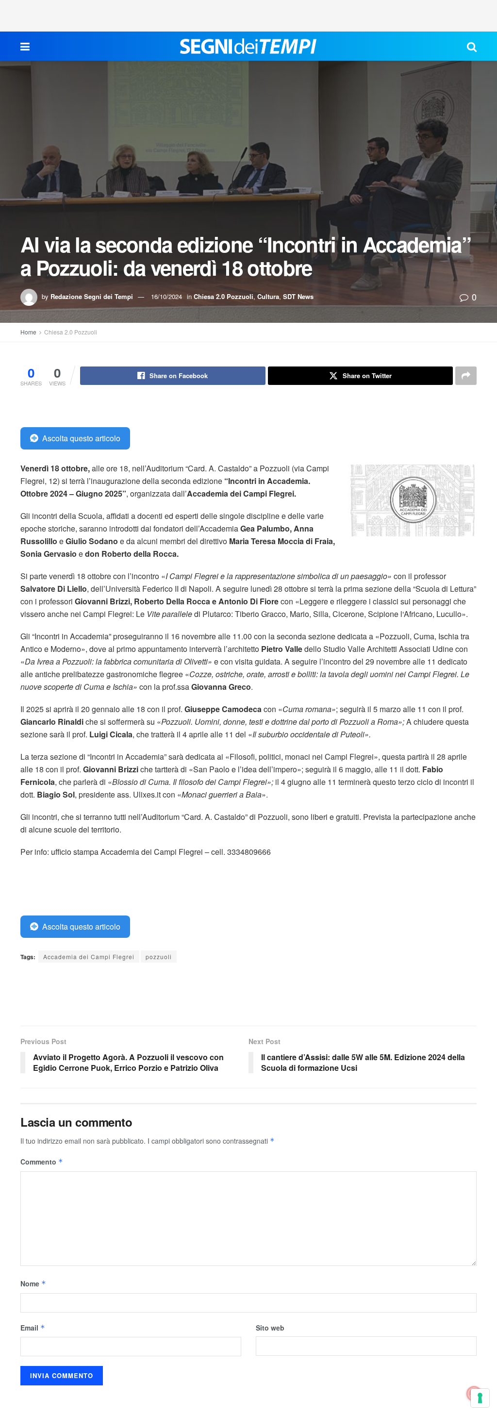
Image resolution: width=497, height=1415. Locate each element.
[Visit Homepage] (248, 46)
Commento (41, 1161)
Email (32, 1327)
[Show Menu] (25, 46)
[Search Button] (472, 46)
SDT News (298, 296)
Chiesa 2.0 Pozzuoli (223, 296)
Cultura (268, 296)
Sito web (270, 1327)
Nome (33, 1283)
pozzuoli (159, 956)
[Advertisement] (248, 14)
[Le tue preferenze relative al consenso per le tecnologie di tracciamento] (480, 1398)
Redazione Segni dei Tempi (91, 296)
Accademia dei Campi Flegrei (88, 956)
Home (28, 332)
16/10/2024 (166, 296)
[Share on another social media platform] (466, 375)
